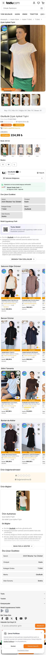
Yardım (3, 599)
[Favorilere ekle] (18, 270)
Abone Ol (40, 626)
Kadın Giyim (14, 19)
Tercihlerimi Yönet (23, 650)
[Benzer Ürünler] (18, 275)
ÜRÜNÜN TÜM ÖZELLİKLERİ (21, 259)
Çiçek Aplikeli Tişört (8, 22)
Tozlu (2, 594)
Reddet (13, 646)
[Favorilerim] (38, 3)
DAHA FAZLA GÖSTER (21, 546)
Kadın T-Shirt (27, 19)
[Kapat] (41, 632)
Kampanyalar (5, 603)
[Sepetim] (43, 3)
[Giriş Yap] (34, 3)
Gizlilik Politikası (9, 641)
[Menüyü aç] (3, 3)
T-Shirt (37, 19)
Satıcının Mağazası (12, 178)
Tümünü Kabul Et (33, 646)
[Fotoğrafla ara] (41, 8)
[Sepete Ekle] (18, 279)
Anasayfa (4, 19)
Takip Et (41, 173)
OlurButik (10, 237)
